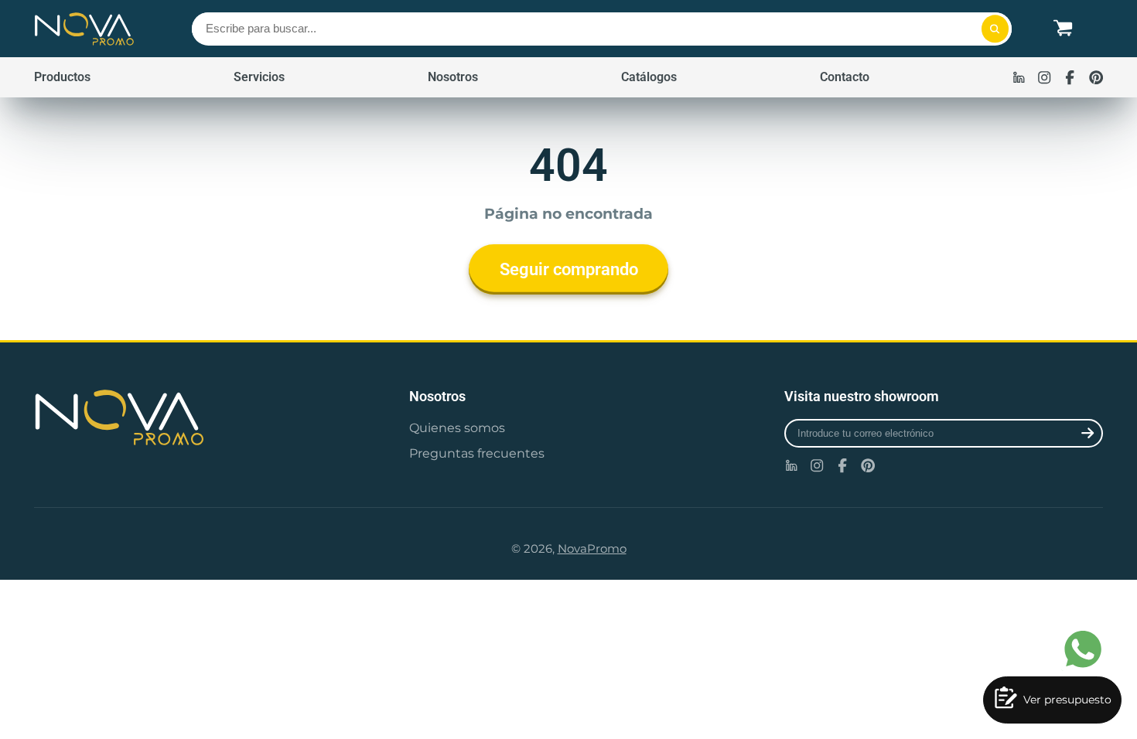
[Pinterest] (1096, 77)
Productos (62, 77)
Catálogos (649, 77)
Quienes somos (457, 427)
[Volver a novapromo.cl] (193, 417)
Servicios (259, 77)
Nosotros (453, 77)
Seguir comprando (569, 269)
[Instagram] (1044, 77)
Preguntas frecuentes (477, 453)
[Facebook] (1070, 77)
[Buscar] (995, 29)
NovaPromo (592, 549)
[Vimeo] (1019, 77)
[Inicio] (84, 28)
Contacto (844, 77)
